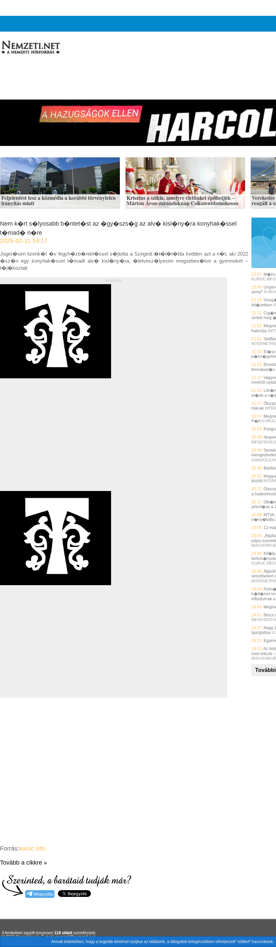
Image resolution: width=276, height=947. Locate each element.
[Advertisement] (56, 442)
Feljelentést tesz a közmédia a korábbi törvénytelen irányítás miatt (58, 200)
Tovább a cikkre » (23, 862)
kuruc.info (32, 848)
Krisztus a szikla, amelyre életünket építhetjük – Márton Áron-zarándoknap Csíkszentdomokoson (182, 200)
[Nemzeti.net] (30, 47)
